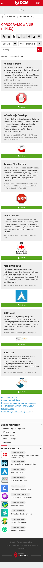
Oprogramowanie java (10, 400)
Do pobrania (11, 17)
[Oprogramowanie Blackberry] (39, 36)
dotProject (9, 313)
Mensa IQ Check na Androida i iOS (23, 464)
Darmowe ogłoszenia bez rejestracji (16, 411)
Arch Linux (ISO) (12, 265)
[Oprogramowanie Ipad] (24, 36)
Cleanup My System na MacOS (22, 497)
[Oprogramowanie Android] (29, 36)
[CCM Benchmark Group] (21, 555)
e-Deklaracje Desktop (15, 115)
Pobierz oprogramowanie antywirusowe (18, 406)
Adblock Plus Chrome (15, 164)
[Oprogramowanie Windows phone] (34, 36)
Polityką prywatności (13, 545)
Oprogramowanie (25, 17)
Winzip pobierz (7, 409)
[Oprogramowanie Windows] (3, 36)
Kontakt (24, 545)
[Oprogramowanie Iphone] (19, 36)
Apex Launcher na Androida (21, 489)
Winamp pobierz (9, 432)
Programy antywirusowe (20, 494)
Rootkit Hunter (11, 215)
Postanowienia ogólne (24, 542)
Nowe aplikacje (10, 448)
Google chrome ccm (10, 435)
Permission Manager (18, 530)
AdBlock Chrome (12, 63)
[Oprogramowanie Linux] (13, 36)
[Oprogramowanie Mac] (8, 36)
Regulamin (32, 545)
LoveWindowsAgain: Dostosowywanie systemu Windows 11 (25, 456)
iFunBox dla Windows (19, 481)
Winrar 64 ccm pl (9, 439)
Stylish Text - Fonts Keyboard (21, 514)
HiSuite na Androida (18, 506)
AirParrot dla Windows (19, 522)
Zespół (12, 542)
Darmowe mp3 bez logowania (14, 429)
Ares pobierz (7, 442)
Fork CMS (9, 352)
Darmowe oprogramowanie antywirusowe (18, 403)
